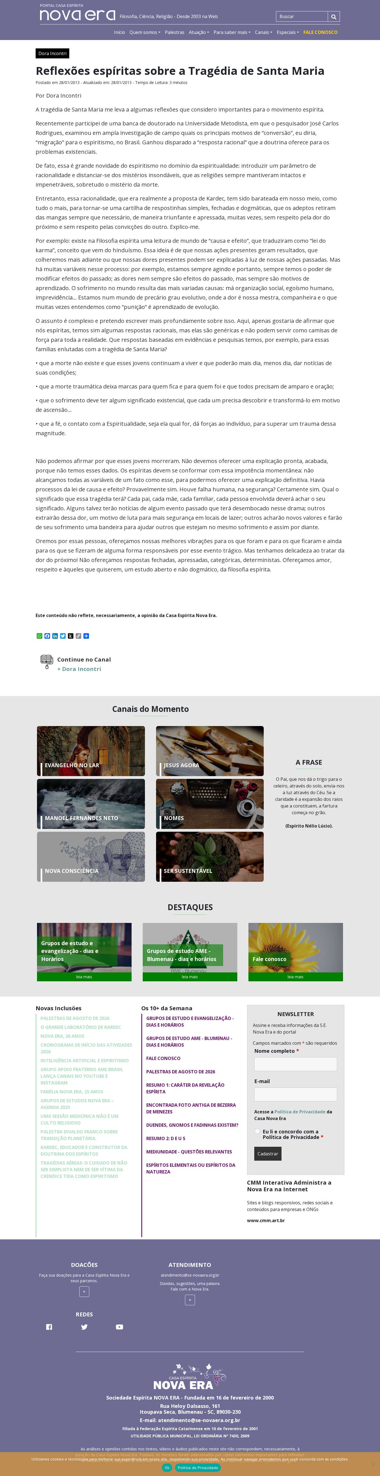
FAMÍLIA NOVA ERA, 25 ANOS (72, 1092)
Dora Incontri (52, 53)
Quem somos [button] (143, 32)
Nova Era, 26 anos (62, 1036)
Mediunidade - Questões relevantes (189, 1152)
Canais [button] (262, 32)
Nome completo (276, 1051)
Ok (167, 1467)
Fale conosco (163, 1058)
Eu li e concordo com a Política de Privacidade (293, 1134)
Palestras (174, 32)
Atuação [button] (197, 32)
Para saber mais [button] (230, 32)
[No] (373, 1464)
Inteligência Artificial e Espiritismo (85, 1061)
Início (119, 32)
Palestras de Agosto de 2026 (75, 1018)
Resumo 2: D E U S (165, 1138)
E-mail (262, 1081)
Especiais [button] (286, 32)
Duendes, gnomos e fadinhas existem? (192, 1125)
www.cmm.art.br (266, 1220)
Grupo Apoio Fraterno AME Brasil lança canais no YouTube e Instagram (82, 1076)
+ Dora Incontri (79, 669)
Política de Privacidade (300, 1112)
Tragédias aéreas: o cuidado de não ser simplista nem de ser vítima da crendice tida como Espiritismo (84, 1169)
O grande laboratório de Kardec (81, 1027)
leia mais (84, 976)
